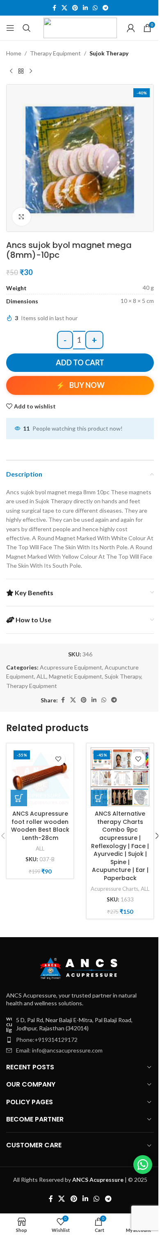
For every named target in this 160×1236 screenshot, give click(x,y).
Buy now (87, 385)
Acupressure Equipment (71, 667)
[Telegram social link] (105, 8)
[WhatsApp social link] (95, 8)
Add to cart (80, 362)
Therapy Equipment (55, 53)
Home (13, 53)
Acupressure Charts (114, 888)
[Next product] (31, 71)
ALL (41, 676)
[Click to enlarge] (21, 217)
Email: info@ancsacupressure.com (59, 1050)
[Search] (26, 28)
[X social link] (64, 8)
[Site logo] (80, 27)
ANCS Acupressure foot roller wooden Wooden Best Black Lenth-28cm (40, 825)
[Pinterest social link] (75, 8)
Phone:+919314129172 (47, 1039)
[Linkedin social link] (85, 8)
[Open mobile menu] (10, 28)
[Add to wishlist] (58, 759)
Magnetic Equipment (75, 676)
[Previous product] (11, 71)
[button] (19, 798)
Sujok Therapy (108, 53)
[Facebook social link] (54, 8)
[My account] (131, 28)
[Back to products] (21, 71)
